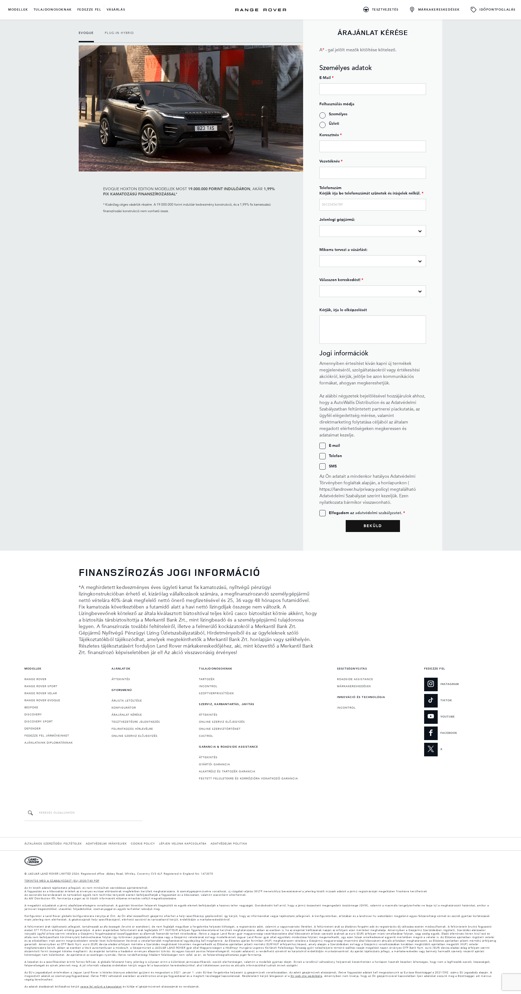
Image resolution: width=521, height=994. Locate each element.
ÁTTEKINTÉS (121, 679)
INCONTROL (208, 686)
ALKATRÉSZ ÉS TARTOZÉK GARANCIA (227, 771)
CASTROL (206, 736)
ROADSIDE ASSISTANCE (355, 679)
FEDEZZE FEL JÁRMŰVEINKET (46, 735)
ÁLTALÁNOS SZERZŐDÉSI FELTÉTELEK (53, 843)
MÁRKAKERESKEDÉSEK (354, 686)
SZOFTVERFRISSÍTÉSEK (216, 693)
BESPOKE (31, 707)
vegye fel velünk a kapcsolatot (101, 986)
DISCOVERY (33, 714)
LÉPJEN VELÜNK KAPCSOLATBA (183, 843)
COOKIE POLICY (143, 843)
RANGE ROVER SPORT (41, 686)
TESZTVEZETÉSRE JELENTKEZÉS (136, 722)
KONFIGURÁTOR (124, 707)
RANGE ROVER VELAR (40, 693)
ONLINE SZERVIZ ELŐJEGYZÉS (135, 736)
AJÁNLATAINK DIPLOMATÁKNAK (48, 742)
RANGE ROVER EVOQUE (42, 700)
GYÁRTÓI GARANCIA (214, 764)
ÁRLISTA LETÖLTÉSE (127, 700)
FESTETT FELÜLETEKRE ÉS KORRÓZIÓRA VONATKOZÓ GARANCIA (248, 778)
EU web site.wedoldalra (306, 976)
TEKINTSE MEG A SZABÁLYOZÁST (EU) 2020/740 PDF (62, 881)
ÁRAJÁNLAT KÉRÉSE (127, 714)
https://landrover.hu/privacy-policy (353, 490)
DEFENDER (32, 728)
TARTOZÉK (207, 679)
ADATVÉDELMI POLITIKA (229, 843)
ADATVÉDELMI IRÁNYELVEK (106, 843)
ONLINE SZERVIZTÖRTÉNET (220, 729)
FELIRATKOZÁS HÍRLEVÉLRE (132, 729)
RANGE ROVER (35, 679)
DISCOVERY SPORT (38, 721)
